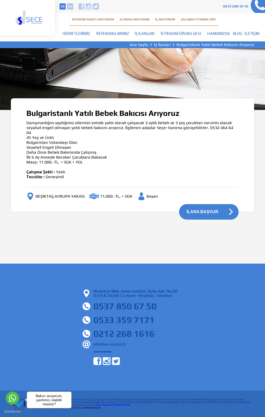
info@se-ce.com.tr (109, 344)
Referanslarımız (112, 33)
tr (62, 6)
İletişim (252, 33)
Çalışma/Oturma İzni (198, 19)
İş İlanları (144, 33)
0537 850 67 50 (125, 306)
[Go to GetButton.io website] (12, 411)
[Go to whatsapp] (12, 398)
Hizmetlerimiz (76, 33)
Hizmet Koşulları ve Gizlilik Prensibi (112, 405)
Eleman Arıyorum (135, 19)
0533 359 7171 (123, 320)
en (70, 6)
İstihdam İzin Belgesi (181, 33)
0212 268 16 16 (235, 6)
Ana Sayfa (139, 45)
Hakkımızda (218, 33)
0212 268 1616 (123, 333)
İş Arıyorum (165, 19)
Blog (237, 33)
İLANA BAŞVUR (202, 212)
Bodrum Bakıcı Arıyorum (93, 19)
